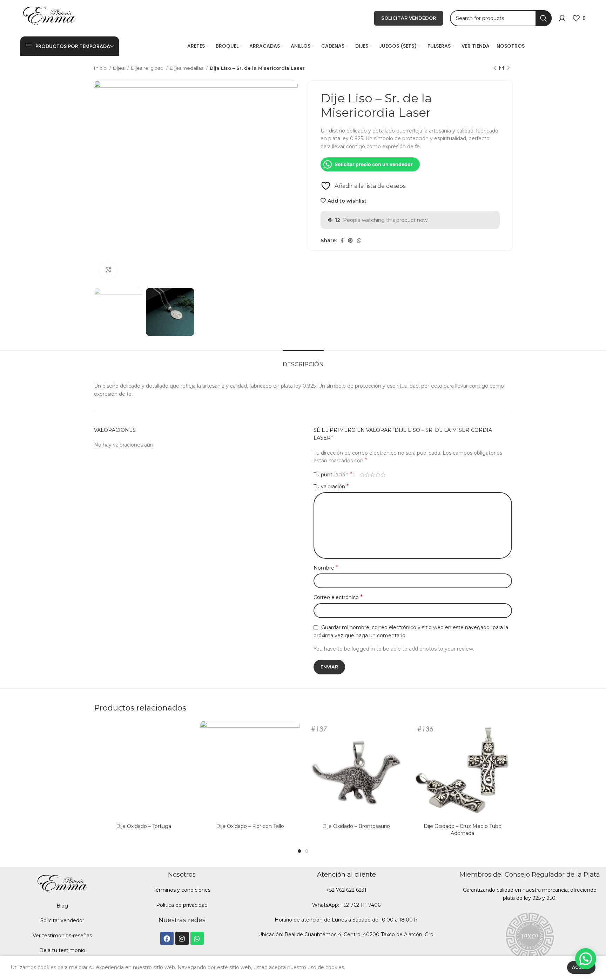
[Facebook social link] (342, 240)
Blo (60, 906)
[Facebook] (167, 938)
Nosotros (182, 874)
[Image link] (530, 935)
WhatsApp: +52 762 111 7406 (346, 905)
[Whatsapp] (197, 938)
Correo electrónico (338, 597)
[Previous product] (494, 68)
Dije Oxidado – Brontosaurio (356, 826)
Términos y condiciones (181, 890)
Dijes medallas (187, 68)
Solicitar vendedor (62, 920)
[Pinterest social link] (350, 240)
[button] (585, 958)
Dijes (119, 68)
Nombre (326, 567)
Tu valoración (331, 486)
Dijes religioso (147, 68)
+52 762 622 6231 (346, 890)
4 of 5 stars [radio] (378, 474)
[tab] (303, 361)
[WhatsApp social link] (359, 240)
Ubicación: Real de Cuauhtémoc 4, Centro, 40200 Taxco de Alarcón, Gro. (346, 934)
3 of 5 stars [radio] (372, 474)
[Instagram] (182, 938)
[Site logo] (49, 18)
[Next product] (508, 68)
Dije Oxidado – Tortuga (143, 826)
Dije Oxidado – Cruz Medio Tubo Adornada (462, 829)
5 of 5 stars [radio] (383, 474)
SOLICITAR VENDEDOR (408, 18)
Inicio (101, 68)
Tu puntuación (333, 474)
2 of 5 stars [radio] (367, 474)
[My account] (562, 18)
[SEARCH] (544, 18)
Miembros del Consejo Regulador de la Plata (529, 874)
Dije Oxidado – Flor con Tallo (250, 826)
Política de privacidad (182, 905)
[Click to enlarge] (108, 270)
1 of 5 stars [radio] (362, 474)
